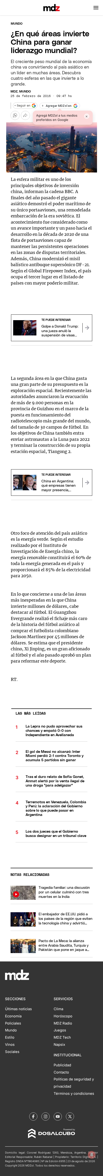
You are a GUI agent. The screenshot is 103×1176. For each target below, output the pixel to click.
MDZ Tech (62, 1037)
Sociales (12, 1052)
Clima (58, 1009)
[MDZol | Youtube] (58, 1116)
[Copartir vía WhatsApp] (15, 115)
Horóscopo (63, 1016)
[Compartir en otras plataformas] (25, 115)
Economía (13, 1016)
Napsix (59, 1044)
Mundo (17, 23)
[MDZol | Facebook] (33, 1116)
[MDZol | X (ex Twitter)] (70, 1116)
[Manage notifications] (92, 1155)
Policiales (13, 1023)
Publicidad (62, 1065)
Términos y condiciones (74, 1093)
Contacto (61, 1072)
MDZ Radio (63, 1023)
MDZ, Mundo (21, 91)
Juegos (60, 1030)
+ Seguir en (22, 105)
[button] (95, 7)
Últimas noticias (18, 1009)
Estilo (9, 1037)
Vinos (10, 1044)
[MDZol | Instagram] (45, 1116)
